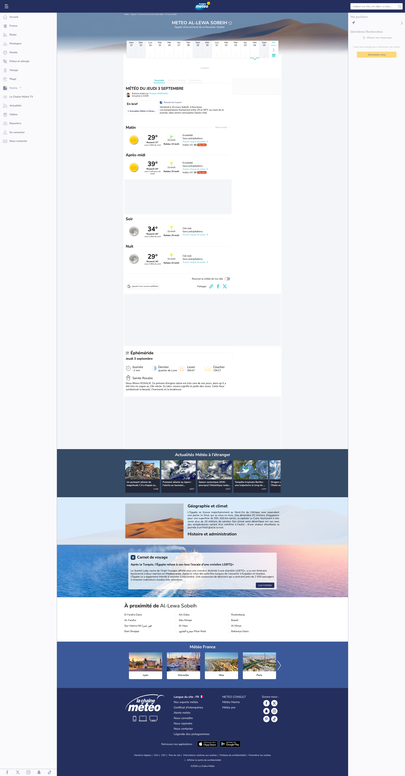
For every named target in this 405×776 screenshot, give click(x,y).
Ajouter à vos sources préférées (145, 286)
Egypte (133, 14)
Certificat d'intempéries (188, 707)
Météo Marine (231, 702)
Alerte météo (182, 713)
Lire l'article (265, 585)
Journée (159, 80)
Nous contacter (183, 729)
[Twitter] (274, 703)
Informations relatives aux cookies (200, 755)
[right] (278, 473)
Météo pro (228, 707)
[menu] (7, 6)
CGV (163, 755)
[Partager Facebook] (218, 286)
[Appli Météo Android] (230, 744)
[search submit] (399, 6)
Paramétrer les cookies (260, 755)
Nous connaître (183, 718)
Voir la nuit (221, 127)
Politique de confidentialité (233, 755)
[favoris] (230, 23)
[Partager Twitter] (225, 286)
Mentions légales (142, 755)
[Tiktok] (274, 719)
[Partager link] (211, 286)
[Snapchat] (266, 711)
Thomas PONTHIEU (158, 93)
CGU (156, 755)
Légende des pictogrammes (192, 734)
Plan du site (174, 755)
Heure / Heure (176, 80)
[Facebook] (266, 703)
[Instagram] (274, 711)
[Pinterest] (266, 719)
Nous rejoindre (183, 723)
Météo (126, 14)
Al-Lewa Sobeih (171, 14)
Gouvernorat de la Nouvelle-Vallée (150, 14)
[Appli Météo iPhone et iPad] (207, 744)
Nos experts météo (186, 702)
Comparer (195, 80)
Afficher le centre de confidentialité (204, 760)
